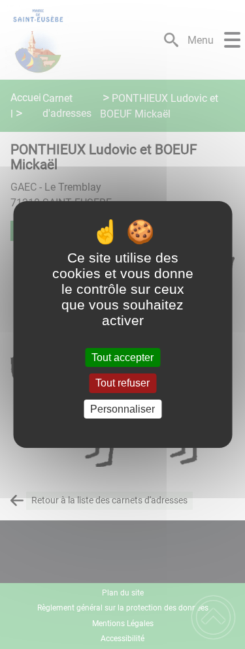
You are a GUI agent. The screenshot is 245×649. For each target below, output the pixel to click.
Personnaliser (122, 409)
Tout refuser (122, 383)
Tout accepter (122, 357)
